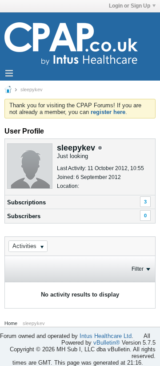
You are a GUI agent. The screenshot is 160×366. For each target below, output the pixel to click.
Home (10, 323)
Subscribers (23, 216)
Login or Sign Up (129, 6)
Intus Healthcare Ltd (106, 336)
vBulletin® (106, 342)
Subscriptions (26, 202)
